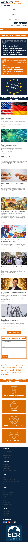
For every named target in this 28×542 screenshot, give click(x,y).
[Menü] (1, 29)
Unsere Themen (6, 468)
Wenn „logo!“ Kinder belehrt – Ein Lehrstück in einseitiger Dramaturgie (13, 240)
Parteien (4, 370)
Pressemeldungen (6, 511)
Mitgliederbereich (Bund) (14, 19)
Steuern (14, 372)
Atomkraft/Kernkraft (5, 364)
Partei (4, 477)
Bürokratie (4, 366)
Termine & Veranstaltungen (8, 494)
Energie (13, 366)
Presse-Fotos (5, 515)
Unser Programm (6, 464)
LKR (2, 367)
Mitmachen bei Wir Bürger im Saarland (11, 481)
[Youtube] (22, 23)
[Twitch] (24, 23)
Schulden (3, 372)
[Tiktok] (26, 23)
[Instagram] (20, 23)
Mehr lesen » (3, 126)
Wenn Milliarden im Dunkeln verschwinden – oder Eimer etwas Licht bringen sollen (13, 212)
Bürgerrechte (18, 364)
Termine (14, 9)
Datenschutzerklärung (7, 455)
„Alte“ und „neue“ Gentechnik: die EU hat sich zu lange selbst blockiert (13, 144)
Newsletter (5, 500)
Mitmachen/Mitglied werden (8, 492)
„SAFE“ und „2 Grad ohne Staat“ (9, 470)
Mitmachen (14, 11)
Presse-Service (6, 513)
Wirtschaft (5, 375)
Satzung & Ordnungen (7, 483)
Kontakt (4, 490)
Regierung (17, 370)
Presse (14, 17)
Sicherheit (8, 372)
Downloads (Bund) (6, 502)
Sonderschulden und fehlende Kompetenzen (13, 292)
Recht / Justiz (10, 370)
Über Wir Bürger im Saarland (9, 479)
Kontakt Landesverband (8, 451)
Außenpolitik (12, 364)
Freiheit (19, 365)
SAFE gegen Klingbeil (7, 156)
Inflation (23, 365)
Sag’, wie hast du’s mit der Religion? (11, 266)
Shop (4, 498)
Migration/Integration (16, 367)
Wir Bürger (19, 372)
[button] (14, 332)
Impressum (5, 453)
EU (16, 365)
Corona (9, 365)
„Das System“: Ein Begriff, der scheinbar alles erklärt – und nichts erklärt (12, 319)
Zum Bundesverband (7, 457)
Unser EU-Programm (7, 466)
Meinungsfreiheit (6, 367)
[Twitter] (17, 23)
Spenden (14, 14)
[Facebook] (15, 23)
